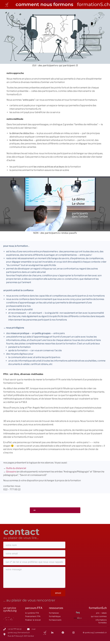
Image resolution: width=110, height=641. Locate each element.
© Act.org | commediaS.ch (95, 632)
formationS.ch (98, 608)
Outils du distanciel (16, 468)
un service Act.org (10, 609)
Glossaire (11, 471)
